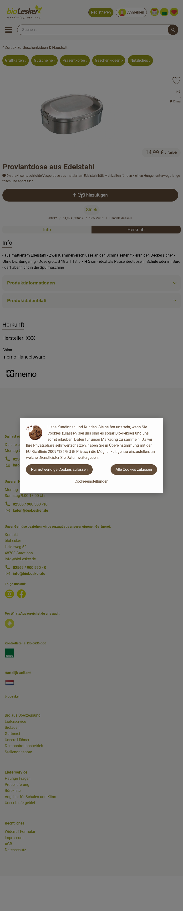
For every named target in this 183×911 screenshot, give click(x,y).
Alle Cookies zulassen (134, 469)
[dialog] (91, 455)
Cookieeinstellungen (91, 481)
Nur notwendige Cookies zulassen (59, 469)
